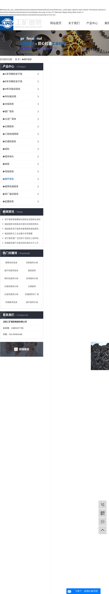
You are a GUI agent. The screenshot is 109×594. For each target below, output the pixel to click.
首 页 (17, 59)
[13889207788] (102, 505)
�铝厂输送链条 (10, 194)
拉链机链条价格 (11, 286)
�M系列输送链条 (11, 89)
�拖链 (6, 164)
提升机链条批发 (11, 270)
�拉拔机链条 (9, 141)
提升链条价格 (32, 302)
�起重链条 (8, 201)
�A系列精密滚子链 (12, 74)
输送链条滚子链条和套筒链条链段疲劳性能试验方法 (22, 229)
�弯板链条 (8, 171)
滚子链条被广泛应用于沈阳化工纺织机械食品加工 (22, 238)
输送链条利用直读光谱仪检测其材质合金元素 (22, 224)
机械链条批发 (11, 302)
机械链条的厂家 (32, 294)
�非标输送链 (9, 96)
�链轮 (6, 149)
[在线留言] (102, 522)
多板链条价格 (32, 262)
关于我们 (74, 23)
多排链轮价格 (32, 278)
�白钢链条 (8, 126)
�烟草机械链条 (10, 186)
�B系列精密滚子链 (12, 81)
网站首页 (55, 23)
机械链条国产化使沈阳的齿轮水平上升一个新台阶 (22, 243)
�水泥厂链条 (9, 119)
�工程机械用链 (10, 134)
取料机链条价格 (11, 278)
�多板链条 (8, 104)
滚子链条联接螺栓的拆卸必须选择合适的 (22, 219)
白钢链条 (32, 286)
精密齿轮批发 (11, 262)
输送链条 (32, 270)
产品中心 (92, 23)
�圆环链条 (27, 59)
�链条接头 (8, 156)
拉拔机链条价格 (11, 294)
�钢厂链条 (8, 111)
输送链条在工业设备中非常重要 (18, 233)
